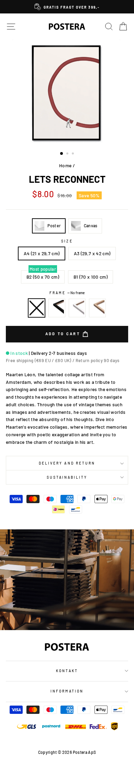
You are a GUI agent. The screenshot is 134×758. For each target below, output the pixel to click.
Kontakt (67, 671)
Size (66, 241)
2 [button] (68, 154)
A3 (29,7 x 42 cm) (92, 253)
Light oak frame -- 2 (97, 308)
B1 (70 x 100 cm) (91, 277)
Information (67, 691)
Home (65, 165)
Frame (66, 293)
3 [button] (73, 154)
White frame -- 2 (77, 308)
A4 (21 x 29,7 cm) (42, 253)
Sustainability (67, 477)
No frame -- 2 (37, 308)
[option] (67, 6)
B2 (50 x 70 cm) (42, 277)
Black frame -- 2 (57, 308)
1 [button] (62, 154)
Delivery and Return (67, 463)
